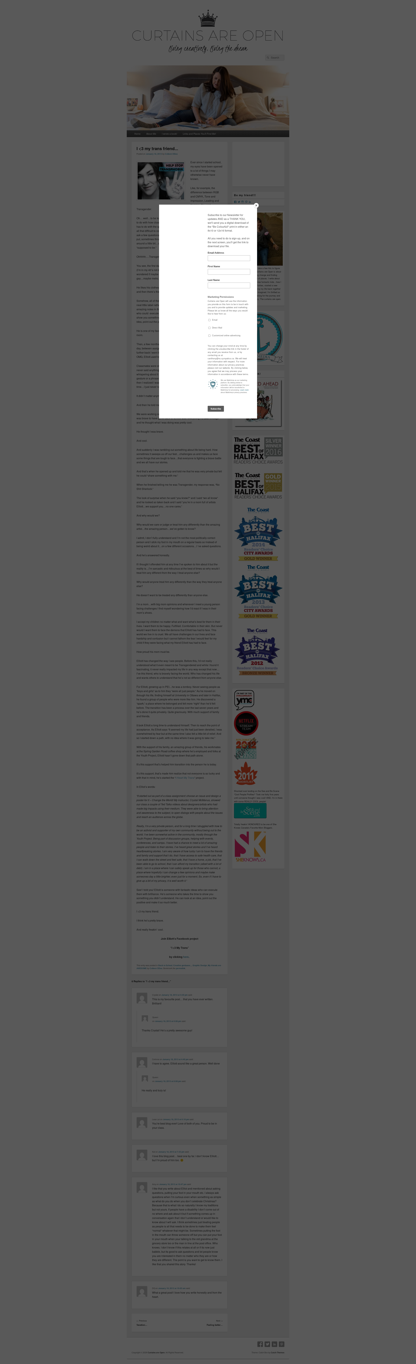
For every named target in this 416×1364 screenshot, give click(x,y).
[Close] (256, 205)
